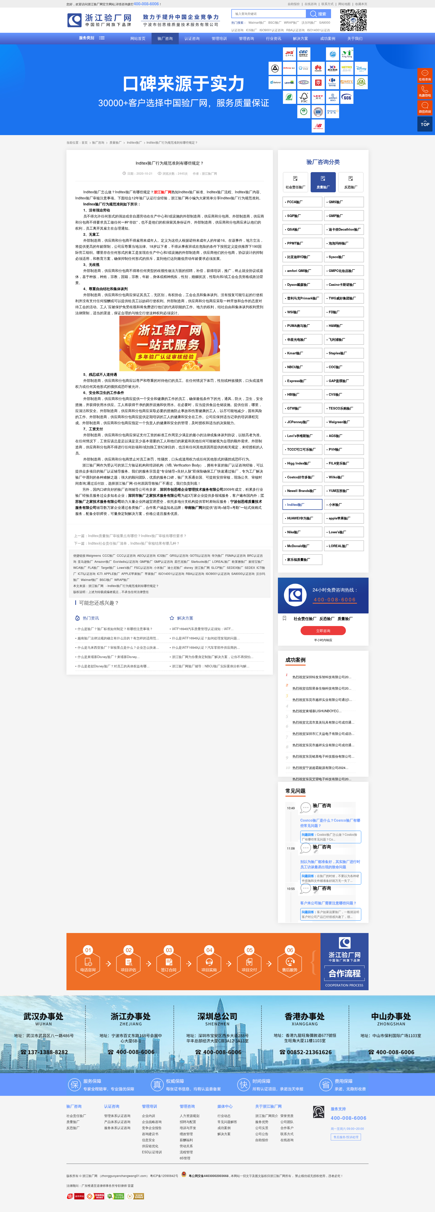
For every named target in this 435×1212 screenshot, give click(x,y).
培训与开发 (188, 1127)
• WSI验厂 (292, 311)
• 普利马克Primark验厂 (302, 298)
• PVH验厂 (334, 449)
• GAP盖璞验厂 (338, 380)
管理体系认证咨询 (117, 1115)
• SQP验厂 (293, 215)
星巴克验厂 (182, 561)
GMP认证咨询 (163, 561)
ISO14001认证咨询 (171, 573)
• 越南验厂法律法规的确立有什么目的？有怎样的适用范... (117, 638)
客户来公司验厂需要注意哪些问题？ (328, 902)
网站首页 (138, 39)
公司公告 (261, 1133)
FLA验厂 (93, 567)
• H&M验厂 (335, 325)
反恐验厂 (350, 186)
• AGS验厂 (334, 435)
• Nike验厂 (293, 532)
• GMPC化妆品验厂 (341, 270)
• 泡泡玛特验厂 (337, 243)
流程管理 (186, 1151)
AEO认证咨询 (146, 555)
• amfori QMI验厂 (298, 270)
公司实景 (261, 1127)
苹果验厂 (151, 573)
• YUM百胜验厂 (338, 490)
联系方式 (327, 4)
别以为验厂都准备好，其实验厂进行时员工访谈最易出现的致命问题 (330, 864)
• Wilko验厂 (335, 477)
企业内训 (148, 1115)
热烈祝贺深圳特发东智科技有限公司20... (322, 676)
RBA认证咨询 (295, 30)
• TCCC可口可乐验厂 (300, 449)
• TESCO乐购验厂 (340, 408)
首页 (85, 142)
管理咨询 (246, 39)
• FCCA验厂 (294, 201)
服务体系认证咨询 (117, 1127)
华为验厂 (218, 555)
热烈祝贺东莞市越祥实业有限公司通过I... (322, 699)
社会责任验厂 (295, 186)
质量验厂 (116, 142)
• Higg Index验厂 (298, 463)
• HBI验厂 (292, 394)
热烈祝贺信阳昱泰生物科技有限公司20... (322, 688)
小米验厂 (160, 567)
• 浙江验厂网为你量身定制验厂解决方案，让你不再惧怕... (211, 656)
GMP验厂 (146, 561)
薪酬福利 (186, 1139)
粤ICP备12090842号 (164, 1175)
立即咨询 (323, 630)
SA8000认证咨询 (243, 573)
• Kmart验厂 (294, 353)
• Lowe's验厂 (336, 532)
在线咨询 (311, 4)
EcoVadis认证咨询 (125, 561)
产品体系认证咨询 (117, 1121)
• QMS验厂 (335, 201)
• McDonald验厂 (297, 545)
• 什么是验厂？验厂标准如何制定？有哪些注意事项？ (114, 628)
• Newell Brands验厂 (300, 490)
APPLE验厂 (112, 573)
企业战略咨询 (152, 1121)
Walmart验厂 (257, 22)
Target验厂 (108, 567)
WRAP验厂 (291, 22)
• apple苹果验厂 (338, 518)
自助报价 (294, 4)
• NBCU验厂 (294, 366)
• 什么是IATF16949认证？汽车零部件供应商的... (205, 647)
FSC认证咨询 (143, 567)
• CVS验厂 (334, 394)
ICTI (99, 573)
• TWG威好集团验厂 (341, 298)
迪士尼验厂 (175, 567)
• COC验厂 (334, 366)
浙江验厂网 (202, 567)
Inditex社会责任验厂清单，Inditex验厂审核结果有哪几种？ (134, 543)
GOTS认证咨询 (200, 555)
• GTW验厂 (293, 408)
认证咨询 (192, 39)
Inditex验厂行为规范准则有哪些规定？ (133, 585)
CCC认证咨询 (126, 555)
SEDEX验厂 (235, 567)
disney (188, 567)
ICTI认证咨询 (86, 573)
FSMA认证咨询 (235, 555)
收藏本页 (361, 4)
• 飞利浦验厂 (336, 339)
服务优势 (261, 1121)
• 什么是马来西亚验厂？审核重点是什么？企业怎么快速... (117, 647)
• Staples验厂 (337, 353)
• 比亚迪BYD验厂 (297, 256)
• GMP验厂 (335, 215)
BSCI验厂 (274, 22)
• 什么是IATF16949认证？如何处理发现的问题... (205, 638)
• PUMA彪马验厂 (297, 325)
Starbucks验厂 (201, 561)
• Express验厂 (295, 380)
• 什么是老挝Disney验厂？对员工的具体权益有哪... (112, 666)
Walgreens (93, 555)
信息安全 (148, 1139)
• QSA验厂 (293, 229)
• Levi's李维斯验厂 (299, 435)
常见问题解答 (227, 1121)
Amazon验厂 (103, 561)
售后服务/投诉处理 (346, 1137)
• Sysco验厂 (336, 256)
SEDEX (250, 567)
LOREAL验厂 (221, 561)
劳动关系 (186, 1145)
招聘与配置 (188, 1121)
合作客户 (287, 1127)
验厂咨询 (165, 39)
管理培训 (219, 39)
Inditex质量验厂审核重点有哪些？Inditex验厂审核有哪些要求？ (137, 535)
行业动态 (224, 1115)
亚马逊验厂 (85, 561)
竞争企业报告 (152, 1127)
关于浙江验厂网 (268, 1106)
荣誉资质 (287, 1115)
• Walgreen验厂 (338, 421)
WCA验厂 (79, 567)
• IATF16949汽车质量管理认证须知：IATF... (202, 628)
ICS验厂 (251, 30)
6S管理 (185, 1158)
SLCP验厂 (218, 567)
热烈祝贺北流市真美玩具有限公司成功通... (323, 722)
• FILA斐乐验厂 (338, 463)
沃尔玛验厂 (309, 22)
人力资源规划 (189, 1115)
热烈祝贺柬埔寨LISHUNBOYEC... (317, 710)
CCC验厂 (108, 555)
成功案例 (327, 39)
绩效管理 (186, 1133)
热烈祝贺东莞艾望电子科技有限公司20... (322, 778)
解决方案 (300, 39)
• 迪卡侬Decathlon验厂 (344, 229)
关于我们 (354, 39)
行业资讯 (273, 39)
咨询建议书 (150, 1133)
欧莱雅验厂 (239, 561)
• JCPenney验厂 (297, 421)
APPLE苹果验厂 (132, 573)
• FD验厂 (333, 311)
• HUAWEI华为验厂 (299, 518)
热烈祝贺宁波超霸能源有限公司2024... (320, 767)
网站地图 (344, 4)
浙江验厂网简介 (266, 1115)
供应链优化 (150, 1145)
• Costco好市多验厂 (299, 477)
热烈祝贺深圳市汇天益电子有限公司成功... (323, 733)
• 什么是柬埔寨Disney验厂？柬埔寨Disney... (107, 656)
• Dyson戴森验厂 (297, 284)
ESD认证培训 (152, 1151)
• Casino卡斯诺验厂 (341, 284)
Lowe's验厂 (125, 567)
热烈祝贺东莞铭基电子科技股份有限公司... (323, 756)
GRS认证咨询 (179, 555)
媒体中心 (225, 1106)
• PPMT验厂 (294, 243)
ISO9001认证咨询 (272, 30)
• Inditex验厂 (294, 504)
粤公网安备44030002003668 (209, 1175)
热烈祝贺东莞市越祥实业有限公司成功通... (323, 744)
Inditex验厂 (134, 142)
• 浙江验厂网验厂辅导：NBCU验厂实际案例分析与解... (209, 666)
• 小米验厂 (334, 504)
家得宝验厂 (256, 561)
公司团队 (287, 1121)
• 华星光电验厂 (296, 339)
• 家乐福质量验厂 (297, 559)
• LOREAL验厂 (338, 545)
